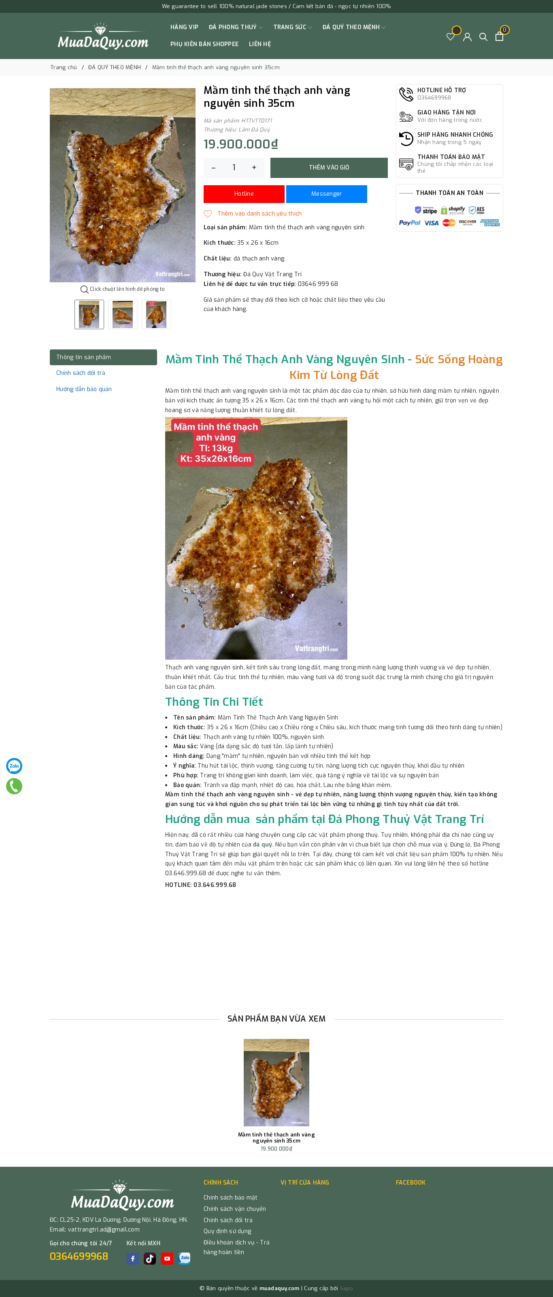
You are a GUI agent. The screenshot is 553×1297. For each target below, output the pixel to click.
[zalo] (184, 1259)
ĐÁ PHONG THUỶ (234, 27)
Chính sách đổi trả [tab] (81, 373)
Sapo (346, 1288)
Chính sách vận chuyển (235, 1209)
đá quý (262, 844)
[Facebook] (133, 1259)
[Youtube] (167, 1259)
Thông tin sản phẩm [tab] (83, 357)
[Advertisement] (276, 948)
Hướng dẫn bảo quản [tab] (84, 389)
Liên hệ (260, 44)
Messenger (326, 194)
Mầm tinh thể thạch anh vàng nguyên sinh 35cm (276, 1138)
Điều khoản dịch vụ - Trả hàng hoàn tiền (237, 1247)
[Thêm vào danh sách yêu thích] (253, 214)
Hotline (244, 194)
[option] (123, 185)
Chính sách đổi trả (228, 1220)
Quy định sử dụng (227, 1231)
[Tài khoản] (467, 36)
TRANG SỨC (290, 27)
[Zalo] (14, 766)
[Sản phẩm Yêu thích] (451, 36)
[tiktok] (150, 1259)
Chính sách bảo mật (231, 1198)
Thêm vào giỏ (329, 167)
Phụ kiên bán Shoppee (204, 44)
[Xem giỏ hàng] (499, 36)
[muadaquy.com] (103, 36)
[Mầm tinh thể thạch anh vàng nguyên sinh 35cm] (276, 1082)
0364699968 (79, 1256)
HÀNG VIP (184, 27)
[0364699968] (14, 786)
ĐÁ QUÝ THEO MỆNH (352, 27)
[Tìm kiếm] (483, 36)
